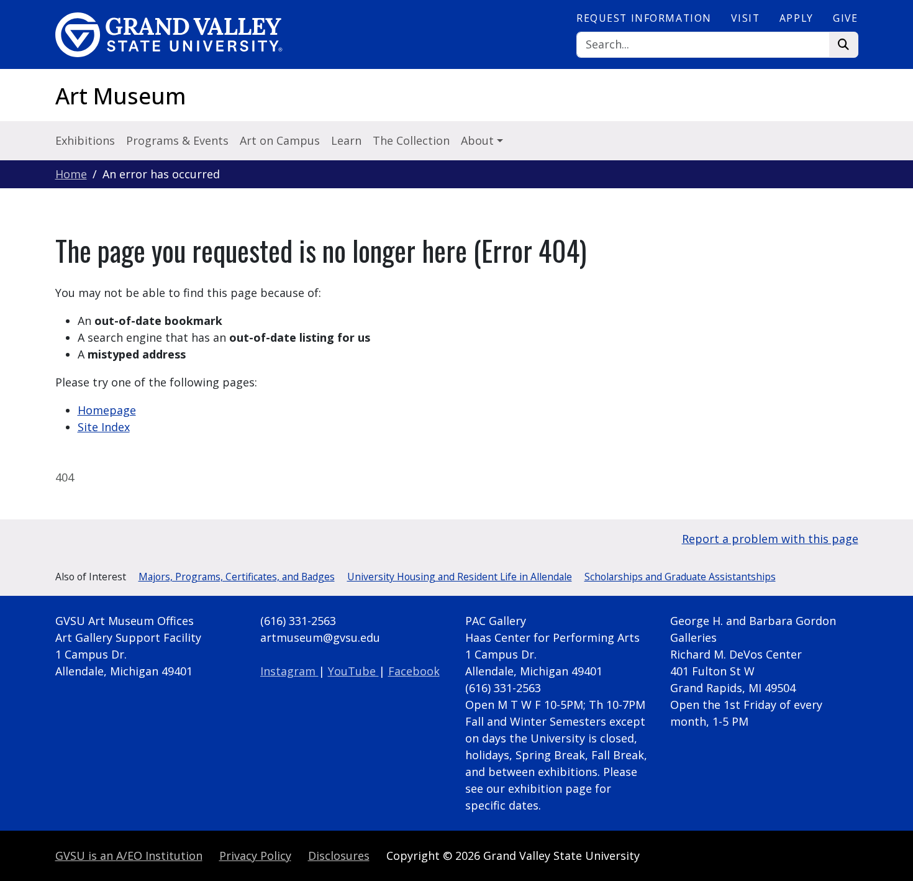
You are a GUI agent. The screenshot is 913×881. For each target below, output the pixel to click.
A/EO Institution (128, 855)
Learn (346, 140)
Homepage (107, 410)
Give (845, 18)
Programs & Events (177, 140)
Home (71, 174)
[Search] (843, 45)
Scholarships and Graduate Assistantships (680, 576)
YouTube (353, 671)
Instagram (289, 671)
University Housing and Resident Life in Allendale (459, 576)
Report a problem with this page (770, 538)
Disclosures (339, 855)
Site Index (104, 426)
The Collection (411, 140)
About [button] (479, 140)
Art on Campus (280, 140)
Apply (796, 18)
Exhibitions (85, 140)
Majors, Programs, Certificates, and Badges (237, 576)
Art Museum (120, 96)
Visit (745, 18)
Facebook (414, 671)
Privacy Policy (255, 855)
